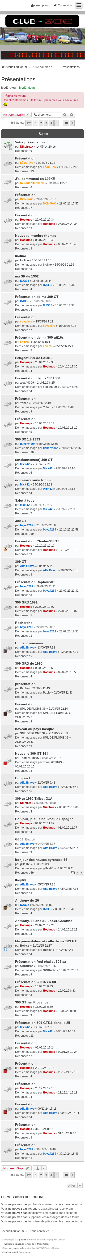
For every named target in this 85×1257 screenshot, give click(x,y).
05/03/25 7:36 (46, 884)
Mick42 (25, 464)
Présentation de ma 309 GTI (37, 297)
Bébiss (25, 945)
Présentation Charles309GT (37, 541)
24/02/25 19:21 (45, 925)
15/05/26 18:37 (42, 301)
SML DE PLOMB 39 (33, 708)
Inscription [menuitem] (42, 5)
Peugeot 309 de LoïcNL (34, 358)
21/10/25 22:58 (46, 525)
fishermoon (27, 443)
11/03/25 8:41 (42, 864)
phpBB (23, 1239)
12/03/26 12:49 (41, 403)
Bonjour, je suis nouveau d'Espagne (44, 819)
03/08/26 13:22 (57, 183)
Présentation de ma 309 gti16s (39, 337)
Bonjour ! (22, 778)
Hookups (26, 219)
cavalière (26, 321)
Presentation (25, 317)
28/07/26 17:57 (46, 199)
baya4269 (26, 525)
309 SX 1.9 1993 (27, 439)
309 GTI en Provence (31, 1002)
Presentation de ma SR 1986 (37, 378)
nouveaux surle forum (33, 480)
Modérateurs (27, 87)
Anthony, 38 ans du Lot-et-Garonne (43, 921)
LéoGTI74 (26, 162)
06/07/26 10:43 (45, 240)
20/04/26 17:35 (45, 362)
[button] (28, 123)
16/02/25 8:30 (44, 1006)
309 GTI (21, 561)
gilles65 (25, 864)
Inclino (20, 256)
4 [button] (51, 123)
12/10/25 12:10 (45, 545)
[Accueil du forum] (42, 35)
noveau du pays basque (34, 729)
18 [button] (66, 123)
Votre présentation (30, 142)
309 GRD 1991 (26, 602)
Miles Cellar (43, 1244)
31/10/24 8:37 (44, 1129)
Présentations (18, 79)
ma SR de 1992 (27, 276)
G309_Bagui (25, 839)
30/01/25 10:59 (42, 1027)
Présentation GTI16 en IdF (36, 982)
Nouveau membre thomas (35, 235)
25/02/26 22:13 (42, 484)
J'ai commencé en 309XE (35, 179)
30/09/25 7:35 (46, 566)
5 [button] (56, 123)
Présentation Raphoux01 (35, 582)
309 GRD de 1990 (28, 663)
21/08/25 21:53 (58, 733)
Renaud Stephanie (32, 183)
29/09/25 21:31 (46, 586)
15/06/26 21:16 (41, 260)
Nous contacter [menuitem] (39, 1231)
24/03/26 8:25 (46, 382)
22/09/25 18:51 (46, 627)
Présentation (25, 158)
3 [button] (46, 123)
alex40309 (27, 382)
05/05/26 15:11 (42, 342)
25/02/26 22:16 (42, 464)
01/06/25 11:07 (44, 823)
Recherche (23, 623)
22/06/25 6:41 (46, 782)
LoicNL (25, 342)
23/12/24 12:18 (45, 1068)
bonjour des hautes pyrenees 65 (41, 860)
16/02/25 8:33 (44, 986)
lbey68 (20, 880)
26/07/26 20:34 (45, 219)
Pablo (24, 688)
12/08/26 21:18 (45, 162)
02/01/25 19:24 (45, 1047)
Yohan (24, 403)
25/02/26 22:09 (42, 505)
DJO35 (24, 280)
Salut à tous (24, 500)
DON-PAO (26, 199)
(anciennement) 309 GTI (34, 460)
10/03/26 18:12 (45, 423)
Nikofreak (26, 146)
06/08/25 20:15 (51, 758)
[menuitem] (10, 1252)
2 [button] (41, 123)
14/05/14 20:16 (46, 146)
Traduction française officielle (18, 1244)
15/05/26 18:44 (42, 280)
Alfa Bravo (27, 566)
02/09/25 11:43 (40, 688)
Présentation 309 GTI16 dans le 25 (42, 1023)
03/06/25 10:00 (46, 803)
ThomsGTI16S (29, 758)
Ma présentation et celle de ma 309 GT (46, 941)
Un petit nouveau (29, 643)
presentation (25, 684)
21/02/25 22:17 (42, 945)
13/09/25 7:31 (46, 647)
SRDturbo (26, 966)
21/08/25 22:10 (58, 708)
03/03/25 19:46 (42, 905)
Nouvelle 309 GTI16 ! (31, 753)
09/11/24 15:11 (47, 1108)
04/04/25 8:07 (46, 843)
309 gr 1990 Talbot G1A (33, 798)
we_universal (15, 1248)
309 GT (20, 521)
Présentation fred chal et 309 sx (40, 961)
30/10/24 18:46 (46, 1149)
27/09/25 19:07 (45, 606)
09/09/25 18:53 (45, 668)
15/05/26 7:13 (44, 321)
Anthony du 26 (27, 900)
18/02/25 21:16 (46, 966)
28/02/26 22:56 (48, 443)
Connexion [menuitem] (65, 5)
